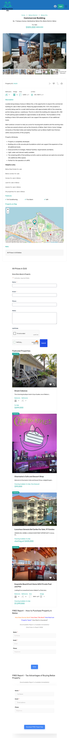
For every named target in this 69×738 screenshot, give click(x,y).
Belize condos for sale (12, 173)
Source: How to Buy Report (15, 658)
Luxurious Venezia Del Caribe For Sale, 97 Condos (34, 529)
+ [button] (7, 209)
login (60, 6)
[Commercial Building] (34, 222)
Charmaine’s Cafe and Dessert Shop (29, 476)
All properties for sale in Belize (15, 191)
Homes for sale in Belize (13, 178)
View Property (34, 380)
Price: (13, 655)
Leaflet (47, 242)
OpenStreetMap (54, 242)
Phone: (14, 301)
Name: (14, 282)
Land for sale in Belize (12, 182)
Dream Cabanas (20, 391)
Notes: (14, 310)
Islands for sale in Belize (13, 187)
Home (23, 15)
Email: (14, 291)
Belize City (44, 15)
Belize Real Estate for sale (13, 169)
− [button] (7, 212)
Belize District (33, 15)
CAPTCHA (15, 328)
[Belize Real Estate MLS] (7, 10)
